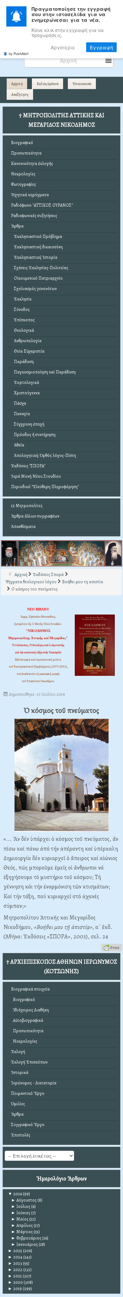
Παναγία (20, 414)
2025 (15, 1251)
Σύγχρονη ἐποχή (27, 424)
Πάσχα (18, 403)
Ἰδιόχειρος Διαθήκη (30, 1010)
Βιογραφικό (22, 143)
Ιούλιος (20, 1206)
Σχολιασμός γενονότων (34, 289)
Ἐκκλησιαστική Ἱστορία (34, 257)
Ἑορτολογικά (25, 382)
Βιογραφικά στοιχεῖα (30, 989)
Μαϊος (19, 1219)
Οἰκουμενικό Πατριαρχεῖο (37, 278)
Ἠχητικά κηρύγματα (30, 195)
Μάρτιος (22, 1232)
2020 (15, 1282)
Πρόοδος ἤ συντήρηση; (33, 435)
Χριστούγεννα (25, 393)
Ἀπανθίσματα (23, 527)
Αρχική (17, 83)
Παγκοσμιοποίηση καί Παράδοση (43, 372)
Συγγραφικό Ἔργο (27, 1125)
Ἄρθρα (17, 226)
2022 (15, 1270)
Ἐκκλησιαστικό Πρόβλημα (36, 236)
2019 (15, 1289)
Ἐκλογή (18, 1052)
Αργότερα (63, 47)
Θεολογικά (22, 330)
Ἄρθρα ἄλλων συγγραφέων (35, 516)
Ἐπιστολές (20, 1135)
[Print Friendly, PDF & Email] (111, 947)
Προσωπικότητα (26, 153)
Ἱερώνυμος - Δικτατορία (33, 1083)
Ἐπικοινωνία (82, 83)
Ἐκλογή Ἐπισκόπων (29, 1062)
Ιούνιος (20, 1213)
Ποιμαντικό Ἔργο (27, 1093)
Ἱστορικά (19, 1073)
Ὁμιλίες (18, 1104)
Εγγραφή (101, 47)
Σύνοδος (20, 309)
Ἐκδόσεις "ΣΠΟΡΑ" (28, 466)
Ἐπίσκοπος (23, 320)
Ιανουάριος (24, 1244)
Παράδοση (22, 362)
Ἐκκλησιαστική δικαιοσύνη (37, 247)
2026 (15, 1194)
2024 (15, 1257)
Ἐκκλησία (21, 299)
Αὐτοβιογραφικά (27, 1020)
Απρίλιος (22, 1225)
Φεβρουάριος (26, 1238)
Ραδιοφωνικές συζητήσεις (34, 216)
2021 (15, 1276)
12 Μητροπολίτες (27, 506)
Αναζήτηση (19, 94)
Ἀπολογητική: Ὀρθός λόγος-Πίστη (43, 455)
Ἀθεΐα (17, 445)
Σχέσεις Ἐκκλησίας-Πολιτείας (39, 268)
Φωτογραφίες (23, 184)
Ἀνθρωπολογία (26, 341)
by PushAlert (18, 53)
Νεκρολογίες (23, 174)
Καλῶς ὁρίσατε (48, 83)
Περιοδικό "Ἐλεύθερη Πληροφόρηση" (45, 487)
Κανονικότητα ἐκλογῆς (32, 164)
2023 (15, 1263)
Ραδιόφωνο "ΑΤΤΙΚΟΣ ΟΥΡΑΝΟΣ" (42, 205)
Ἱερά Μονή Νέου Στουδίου (36, 476)
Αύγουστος (24, 1200)
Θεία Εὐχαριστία (27, 351)
